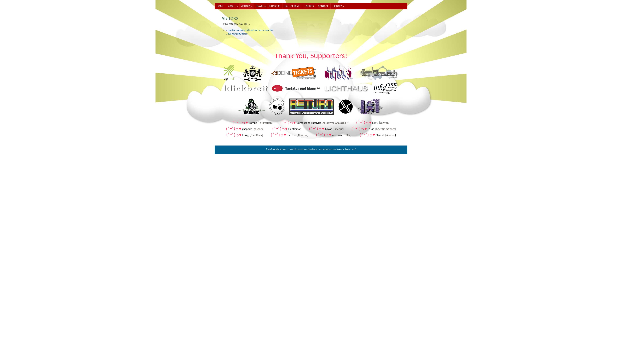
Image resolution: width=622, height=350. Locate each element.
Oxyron (384, 123)
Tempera (301, 149)
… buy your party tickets (237, 34)
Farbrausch (265, 123)
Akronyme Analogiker (335, 123)
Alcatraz (302, 135)
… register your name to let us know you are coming (249, 30)
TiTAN (346, 135)
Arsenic (390, 135)
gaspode (259, 129)
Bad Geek (256, 135)
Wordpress (313, 149)
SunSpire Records (279, 149)
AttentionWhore (385, 129)
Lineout (338, 129)
